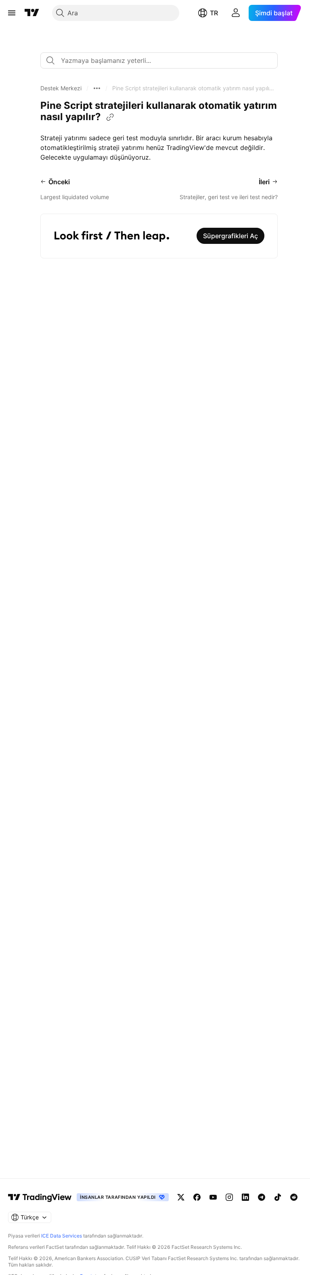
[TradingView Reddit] (294, 1197)
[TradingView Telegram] (261, 1197)
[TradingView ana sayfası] (32, 13)
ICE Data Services (61, 1236)
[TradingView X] (180, 1197)
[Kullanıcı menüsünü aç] (236, 13)
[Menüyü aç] (12, 13)
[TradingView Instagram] (229, 1197)
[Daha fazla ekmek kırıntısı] (97, 88)
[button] (61, 88)
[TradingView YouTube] (213, 1197)
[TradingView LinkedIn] (245, 1197)
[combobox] (159, 60)
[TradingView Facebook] (197, 1197)
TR (214, 13)
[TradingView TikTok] (277, 1197)
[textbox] (162, 60)
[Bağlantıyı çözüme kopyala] (110, 117)
